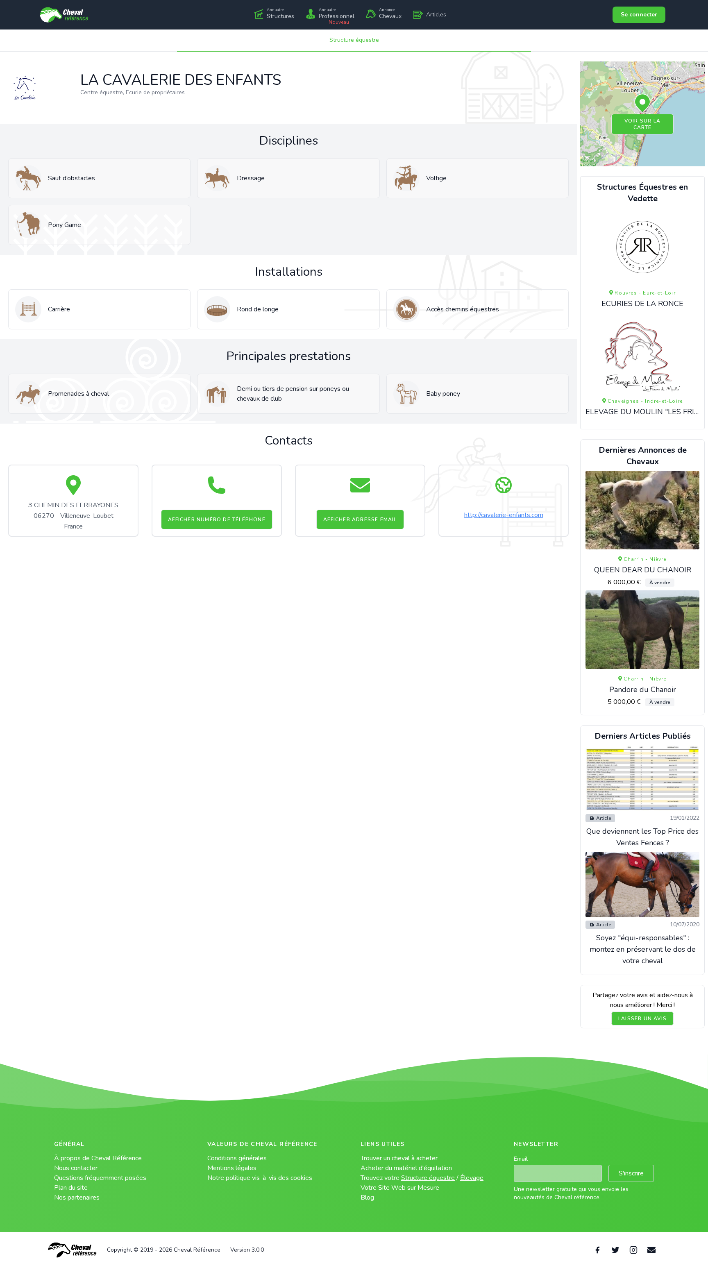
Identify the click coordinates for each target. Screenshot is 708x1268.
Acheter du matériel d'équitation (406, 1168)
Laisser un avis (642, 1018)
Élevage (471, 1177)
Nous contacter (76, 1168)
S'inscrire (631, 1173)
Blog (367, 1197)
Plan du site (71, 1187)
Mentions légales (231, 1168)
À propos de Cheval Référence (98, 1158)
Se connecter (639, 14)
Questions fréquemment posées (100, 1177)
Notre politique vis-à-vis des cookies (259, 1177)
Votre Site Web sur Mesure (400, 1187)
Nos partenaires (77, 1197)
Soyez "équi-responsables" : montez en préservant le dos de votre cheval (643, 949)
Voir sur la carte (642, 124)
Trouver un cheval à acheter (399, 1158)
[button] (642, 103)
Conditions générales (237, 1158)
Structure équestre (354, 40)
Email (521, 1159)
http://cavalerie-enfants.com (503, 514)
